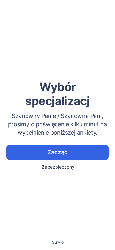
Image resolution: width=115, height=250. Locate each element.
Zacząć (58, 152)
